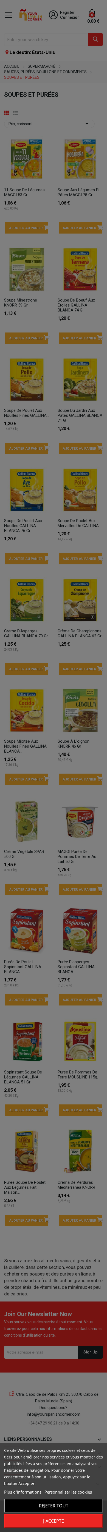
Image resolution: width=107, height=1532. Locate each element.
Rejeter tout (53, 1506)
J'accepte (53, 1521)
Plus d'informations (22, 1492)
